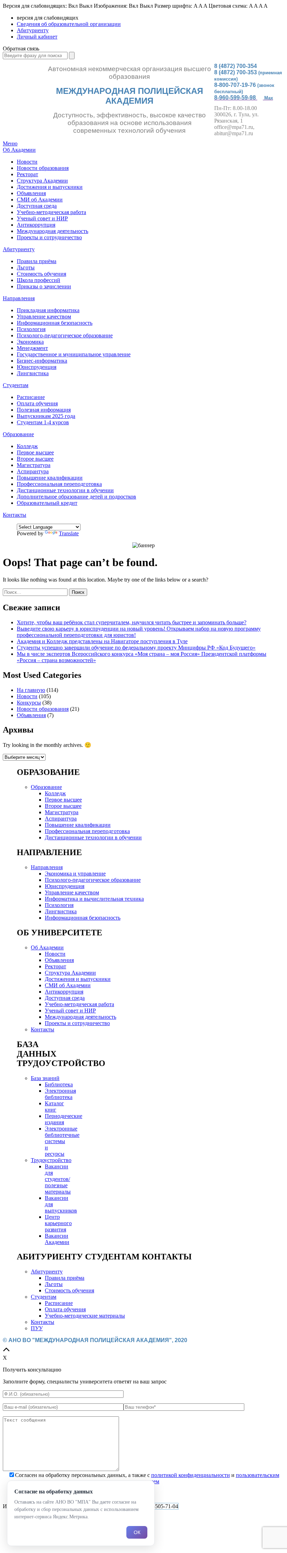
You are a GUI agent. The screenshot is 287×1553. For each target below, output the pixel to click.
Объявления (31, 193)
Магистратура (33, 465)
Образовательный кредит (47, 503)
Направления (19, 298)
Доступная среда (37, 206)
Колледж (27, 446)
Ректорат (27, 174)
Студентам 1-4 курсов (43, 422)
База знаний (45, 1078)
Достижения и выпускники (50, 187)
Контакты (14, 515)
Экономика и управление (75, 874)
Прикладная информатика (48, 310)
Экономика (30, 342)
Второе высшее (35, 459)
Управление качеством (44, 316)
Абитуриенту (33, 30)
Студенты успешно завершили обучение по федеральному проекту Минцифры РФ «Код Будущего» (136, 648)
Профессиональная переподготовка (59, 484)
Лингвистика (33, 373)
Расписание (31, 397)
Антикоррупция (36, 225)
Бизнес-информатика (42, 361)
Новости (27, 162)
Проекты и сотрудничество (49, 237)
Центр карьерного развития (58, 1223)
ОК (137, 1532)
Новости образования (43, 168)
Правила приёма (36, 261)
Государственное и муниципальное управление (74, 354)
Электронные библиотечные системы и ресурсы (62, 1141)
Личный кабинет (37, 37)
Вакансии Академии (57, 1239)
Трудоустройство (51, 1160)
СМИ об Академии (40, 199)
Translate (69, 533)
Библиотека (59, 1084)
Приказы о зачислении (44, 286)
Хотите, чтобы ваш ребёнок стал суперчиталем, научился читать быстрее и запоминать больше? (131, 622)
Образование (18, 434)
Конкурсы (29, 703)
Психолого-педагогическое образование (65, 335)
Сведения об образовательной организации (69, 24)
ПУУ (37, 1328)
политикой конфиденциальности (190, 1475)
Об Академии (19, 150)
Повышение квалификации (50, 478)
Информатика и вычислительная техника (94, 899)
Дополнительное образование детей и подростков (76, 497)
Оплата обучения (37, 403)
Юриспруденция (36, 367)
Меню (10, 143)
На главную (31, 690)
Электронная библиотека (60, 1094)
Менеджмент (32, 348)
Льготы (26, 267)
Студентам (15, 385)
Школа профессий (38, 280)
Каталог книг (54, 1106)
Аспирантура (33, 471)
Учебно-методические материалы (85, 1316)
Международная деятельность (52, 231)
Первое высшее (35, 452)
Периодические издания (63, 1119)
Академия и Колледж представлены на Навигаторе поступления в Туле (102, 641)
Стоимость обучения (41, 274)
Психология (31, 329)
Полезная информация (44, 410)
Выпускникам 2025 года (46, 416)
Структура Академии (42, 181)
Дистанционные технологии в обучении (65, 490)
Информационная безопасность (54, 323)
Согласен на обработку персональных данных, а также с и (147, 1478)
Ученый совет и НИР (42, 218)
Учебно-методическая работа (51, 212)
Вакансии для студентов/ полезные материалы (58, 1179)
